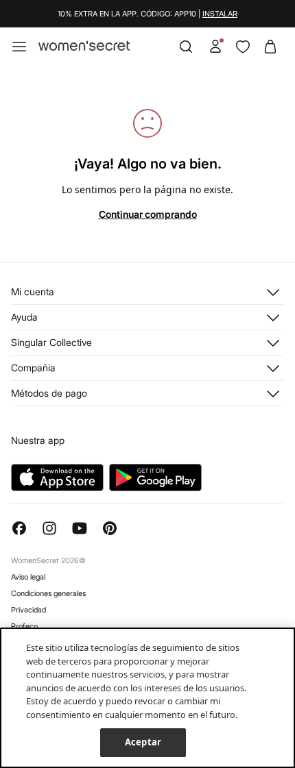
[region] (147, 698)
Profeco (24, 626)
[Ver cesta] (270, 46)
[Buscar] (186, 46)
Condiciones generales (48, 593)
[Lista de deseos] (243, 46)
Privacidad (28, 610)
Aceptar (143, 742)
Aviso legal (28, 577)
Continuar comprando (148, 214)
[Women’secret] (84, 46)
